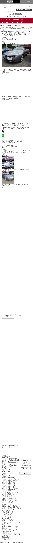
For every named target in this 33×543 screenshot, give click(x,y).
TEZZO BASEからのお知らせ (9, 534)
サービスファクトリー (8, 529)
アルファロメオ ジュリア (6, 470)
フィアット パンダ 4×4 (8, 500)
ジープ (3, 523)
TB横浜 (4, 42)
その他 (3, 535)
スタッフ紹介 (19, 22)
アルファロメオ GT (7, 481)
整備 (3, 41)
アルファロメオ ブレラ (20, 31)
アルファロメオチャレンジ (9, 527)
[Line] (16, 135)
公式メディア (30, 1)
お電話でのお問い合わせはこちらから (12, 141)
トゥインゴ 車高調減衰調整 (9, 458)
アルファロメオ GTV (7, 490)
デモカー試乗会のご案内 (8, 43)
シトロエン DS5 (6, 517)
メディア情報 (4, 22)
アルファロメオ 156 (7, 484)
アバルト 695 (5, 496)
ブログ (23, 19)
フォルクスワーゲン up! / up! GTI (10, 509)
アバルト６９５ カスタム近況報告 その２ (13, 459)
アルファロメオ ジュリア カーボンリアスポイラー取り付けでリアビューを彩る (16, 150)
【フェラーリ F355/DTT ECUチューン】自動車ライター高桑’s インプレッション (16, 463)
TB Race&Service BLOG (10, 25)
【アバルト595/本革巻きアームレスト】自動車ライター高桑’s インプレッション (16, 461)
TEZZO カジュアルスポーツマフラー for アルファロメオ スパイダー (16, 69)
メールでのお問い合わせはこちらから (12, 140)
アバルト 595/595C (7, 494)
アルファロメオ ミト (6, 476)
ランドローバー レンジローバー (10, 522)
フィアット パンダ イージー (9, 502)
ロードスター (5, 504)
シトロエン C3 (5, 515)
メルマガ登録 (20, 9)
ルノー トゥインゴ (6, 512)
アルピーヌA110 (6, 503)
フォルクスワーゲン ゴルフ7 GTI (10, 506)
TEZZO (3, 1)
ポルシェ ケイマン (6, 521)
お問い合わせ (28, 9)
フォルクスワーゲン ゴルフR (9, 508)
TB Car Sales (15, 19)
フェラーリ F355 (6, 519)
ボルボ (3, 524)
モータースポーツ (5, 19)
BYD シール (5, 525)
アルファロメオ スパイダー (9, 40)
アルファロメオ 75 (7, 491)
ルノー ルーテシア (6, 511)
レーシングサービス (7, 530)
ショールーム (16, 1)
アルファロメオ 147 (7, 485)
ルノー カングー (6, 513)
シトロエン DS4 (6, 516)
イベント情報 (5, 531)
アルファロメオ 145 (7, 486)
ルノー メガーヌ (6, 510)
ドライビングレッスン (23, 2)
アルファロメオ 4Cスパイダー (10, 479)
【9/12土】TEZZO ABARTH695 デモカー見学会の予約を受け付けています (16, 465)
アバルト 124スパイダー (8, 492)
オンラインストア (10, 2)
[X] (16, 130)
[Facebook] (16, 133)
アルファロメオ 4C (7, 478)
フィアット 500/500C (7, 498)
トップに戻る (5, 540)
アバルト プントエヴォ (8, 497)
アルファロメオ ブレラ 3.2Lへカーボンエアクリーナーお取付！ (16, 153)
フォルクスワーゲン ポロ (8, 505)
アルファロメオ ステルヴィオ (9, 480)
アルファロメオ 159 (7, 482)
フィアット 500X (6, 499)
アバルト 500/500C (7, 493)
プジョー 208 (5, 518)
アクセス (12, 22)
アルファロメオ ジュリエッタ (6, 472)
